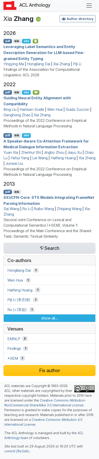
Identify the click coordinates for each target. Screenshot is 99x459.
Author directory (80, 19)
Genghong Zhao (17, 115)
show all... (49, 318)
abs (26, 41)
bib (17, 41)
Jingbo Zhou (54, 152)
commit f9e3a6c (16, 451)
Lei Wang (40, 158)
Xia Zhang (61, 64)
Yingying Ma (13, 64)
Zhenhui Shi (31, 152)
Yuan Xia (10, 152)
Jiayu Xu (74, 152)
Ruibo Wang (44, 208)
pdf (7, 41)
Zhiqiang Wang (69, 208)
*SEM (12, 358)
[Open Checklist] (35, 41)
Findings (14, 348)
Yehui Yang (20, 158)
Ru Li (26, 208)
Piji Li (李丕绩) (18, 299)
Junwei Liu (14, 163)
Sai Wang (11, 208)
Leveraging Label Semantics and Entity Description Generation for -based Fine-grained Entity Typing (43, 52)
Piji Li (77, 64)
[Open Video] (36, 92)
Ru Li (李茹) (17, 309)
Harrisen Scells (32, 109)
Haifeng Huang (63, 158)
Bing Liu (10, 109)
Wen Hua (55, 109)
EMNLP (13, 338)
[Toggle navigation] (89, 5)
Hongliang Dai (38, 64)
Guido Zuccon (77, 109)
